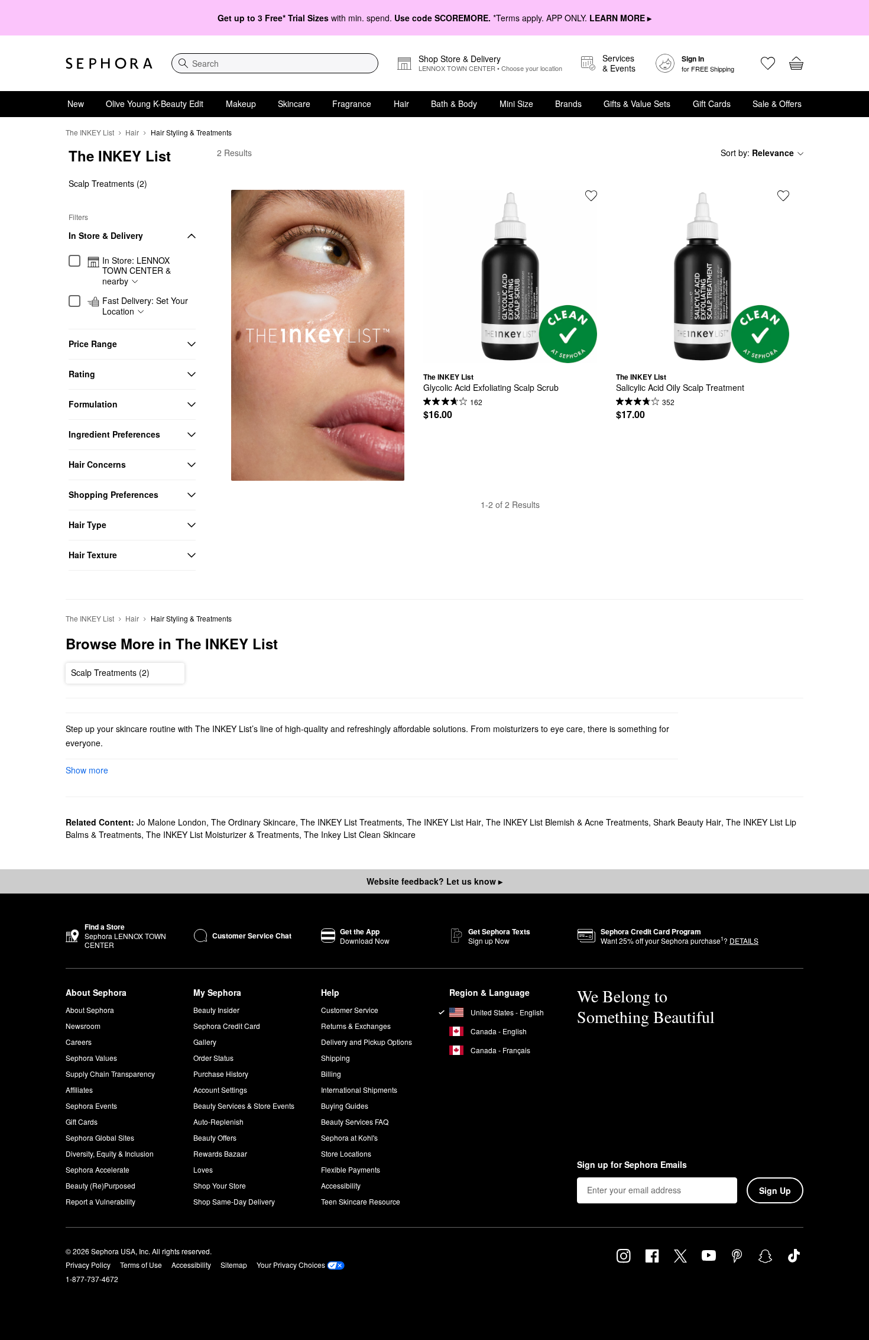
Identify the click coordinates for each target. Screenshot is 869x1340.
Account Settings (220, 1090)
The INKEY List (90, 132)
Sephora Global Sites (100, 1137)
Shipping (335, 1058)
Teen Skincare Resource (360, 1201)
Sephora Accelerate (97, 1169)
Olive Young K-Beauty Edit (154, 103)
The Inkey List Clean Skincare (360, 834)
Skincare (294, 103)
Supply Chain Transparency (110, 1074)
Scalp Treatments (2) (108, 183)
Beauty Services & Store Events (243, 1106)
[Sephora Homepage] (109, 63)
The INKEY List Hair (444, 822)
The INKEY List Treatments (351, 822)
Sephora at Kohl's (349, 1137)
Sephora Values (91, 1058)
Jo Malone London (171, 822)
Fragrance (351, 103)
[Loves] (768, 63)
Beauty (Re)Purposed (100, 1185)
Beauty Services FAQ (354, 1121)
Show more (87, 770)
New (75, 103)
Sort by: (757, 152)
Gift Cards (712, 103)
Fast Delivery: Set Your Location (145, 306)
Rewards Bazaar (220, 1153)
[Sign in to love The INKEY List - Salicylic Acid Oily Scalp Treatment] (783, 195)
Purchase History (220, 1074)
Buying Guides (344, 1106)
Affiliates (79, 1090)
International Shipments (359, 1090)
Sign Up (775, 1190)
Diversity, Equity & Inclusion (110, 1153)
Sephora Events (91, 1106)
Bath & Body (454, 103)
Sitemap (234, 1265)
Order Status (213, 1058)
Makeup (241, 103)
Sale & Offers (777, 103)
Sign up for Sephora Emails (632, 1165)
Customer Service (349, 1010)
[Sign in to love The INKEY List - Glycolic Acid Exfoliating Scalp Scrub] (591, 195)
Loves (203, 1169)
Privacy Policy (88, 1265)
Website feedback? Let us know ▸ (434, 881)
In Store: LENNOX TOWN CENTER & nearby (136, 271)
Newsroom (83, 1026)
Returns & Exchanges (356, 1026)
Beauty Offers (214, 1137)
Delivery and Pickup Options (366, 1042)
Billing (331, 1074)
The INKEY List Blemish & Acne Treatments (567, 822)
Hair (401, 103)
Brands (568, 103)
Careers (79, 1042)
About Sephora (90, 1010)
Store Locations (346, 1153)
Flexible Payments (350, 1169)
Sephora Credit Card (226, 1026)
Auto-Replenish (218, 1121)
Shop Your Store (219, 1185)
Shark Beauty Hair (687, 822)
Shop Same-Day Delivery (234, 1201)
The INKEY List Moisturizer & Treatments (222, 834)
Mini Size (516, 103)
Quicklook (510, 354)
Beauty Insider (216, 1010)
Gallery (204, 1042)
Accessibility (341, 1185)
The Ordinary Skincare (253, 822)
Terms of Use (141, 1265)
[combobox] (274, 63)
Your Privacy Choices (291, 1265)
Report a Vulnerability (100, 1201)
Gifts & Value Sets (637, 103)
